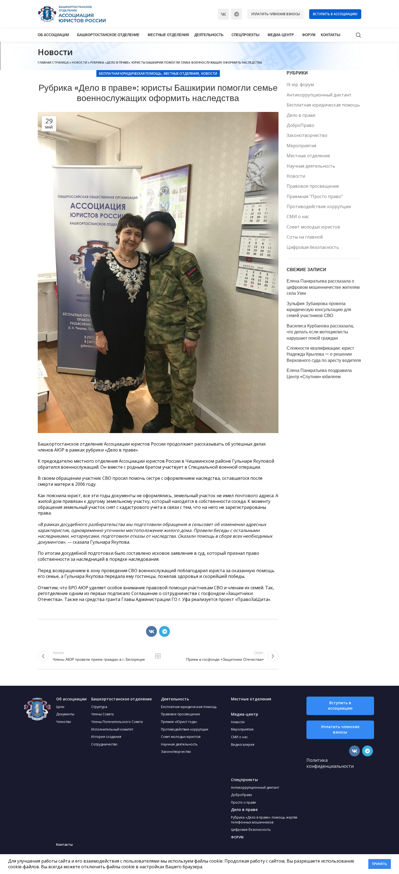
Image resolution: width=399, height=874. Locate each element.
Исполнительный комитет (112, 729)
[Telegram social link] (236, 14)
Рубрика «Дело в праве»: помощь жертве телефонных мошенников (264, 820)
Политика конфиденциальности (330, 763)
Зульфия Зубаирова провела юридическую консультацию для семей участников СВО (319, 310)
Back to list (158, 656)
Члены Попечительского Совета (117, 721)
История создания (106, 736)
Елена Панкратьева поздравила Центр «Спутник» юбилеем (319, 374)
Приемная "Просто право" (315, 196)
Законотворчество (307, 135)
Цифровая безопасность (313, 247)
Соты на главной (305, 237)
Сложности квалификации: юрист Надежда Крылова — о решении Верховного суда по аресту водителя (324, 354)
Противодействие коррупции (319, 206)
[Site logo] (72, 14)
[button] (340, 706)
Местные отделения (181, 73)
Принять (379, 864)
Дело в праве (301, 115)
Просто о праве (243, 802)
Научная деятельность (311, 166)
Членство (63, 721)
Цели (60, 706)
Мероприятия (301, 146)
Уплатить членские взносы (275, 14)
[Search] (358, 35)
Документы (65, 714)
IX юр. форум (300, 84)
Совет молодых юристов (313, 227)
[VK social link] (223, 14)
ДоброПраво (300, 125)
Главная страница (53, 62)
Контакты (64, 844)
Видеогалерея (242, 744)
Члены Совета (102, 714)
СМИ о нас (298, 217)
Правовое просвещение (313, 186)
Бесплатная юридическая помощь (130, 73)
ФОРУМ (237, 837)
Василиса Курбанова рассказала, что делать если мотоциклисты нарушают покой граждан (320, 332)
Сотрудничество (104, 744)
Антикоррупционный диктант (319, 95)
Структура (99, 706)
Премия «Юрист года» (179, 721)
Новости (79, 62)
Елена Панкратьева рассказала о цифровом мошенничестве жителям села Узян (323, 287)
